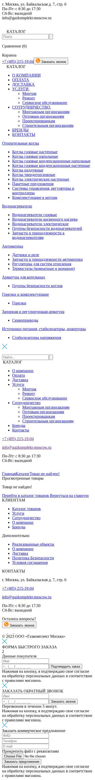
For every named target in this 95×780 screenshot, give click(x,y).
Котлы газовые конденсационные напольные (51, 161)
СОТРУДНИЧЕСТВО (31, 107)
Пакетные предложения (32, 184)
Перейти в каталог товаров (26, 495)
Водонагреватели (17, 206)
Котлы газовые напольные (35, 156)
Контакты (20, 430)
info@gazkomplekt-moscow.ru (26, 447)
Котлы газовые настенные (35, 152)
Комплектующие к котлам (34, 197)
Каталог (23, 474)
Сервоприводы (25, 320)
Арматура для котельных (23, 277)
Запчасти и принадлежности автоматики (47, 259)
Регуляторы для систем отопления (41, 264)
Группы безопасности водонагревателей (47, 228)
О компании (22, 371)
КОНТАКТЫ (23, 134)
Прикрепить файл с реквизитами (30, 751)
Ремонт (28, 98)
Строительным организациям (47, 125)
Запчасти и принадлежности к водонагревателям (38, 235)
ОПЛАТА (20, 80)
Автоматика (12, 246)
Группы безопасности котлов (37, 286)
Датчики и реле (25, 255)
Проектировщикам (38, 121)
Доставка (20, 380)
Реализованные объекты (33, 544)
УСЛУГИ (21, 89)
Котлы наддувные (27, 170)
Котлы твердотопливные (33, 174)
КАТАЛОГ (12, 362)
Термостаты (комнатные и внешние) (43, 268)
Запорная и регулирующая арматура (33, 311)
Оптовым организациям (43, 116)
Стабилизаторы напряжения (36, 337)
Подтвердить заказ (65, 666)
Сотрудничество (26, 403)
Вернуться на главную (69, 495)
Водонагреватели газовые (34, 215)
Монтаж (29, 93)
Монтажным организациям (45, 112)
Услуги (18, 384)
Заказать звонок (21, 625)
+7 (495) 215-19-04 (18, 61)
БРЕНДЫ (20, 130)
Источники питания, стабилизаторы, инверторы (44, 329)
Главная (9, 474)
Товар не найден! (45, 474)
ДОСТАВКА (23, 84)
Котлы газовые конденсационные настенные (51, 165)
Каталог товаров (26, 509)
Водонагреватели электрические (40, 224)
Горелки (19, 303)
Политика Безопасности (33, 558)
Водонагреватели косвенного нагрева (45, 219)
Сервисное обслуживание (44, 102)
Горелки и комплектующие (25, 294)
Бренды (18, 425)
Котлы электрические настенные (40, 179)
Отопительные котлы (20, 143)
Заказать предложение (21, 762)
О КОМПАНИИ (26, 75)
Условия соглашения (30, 562)
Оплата (18, 375)
